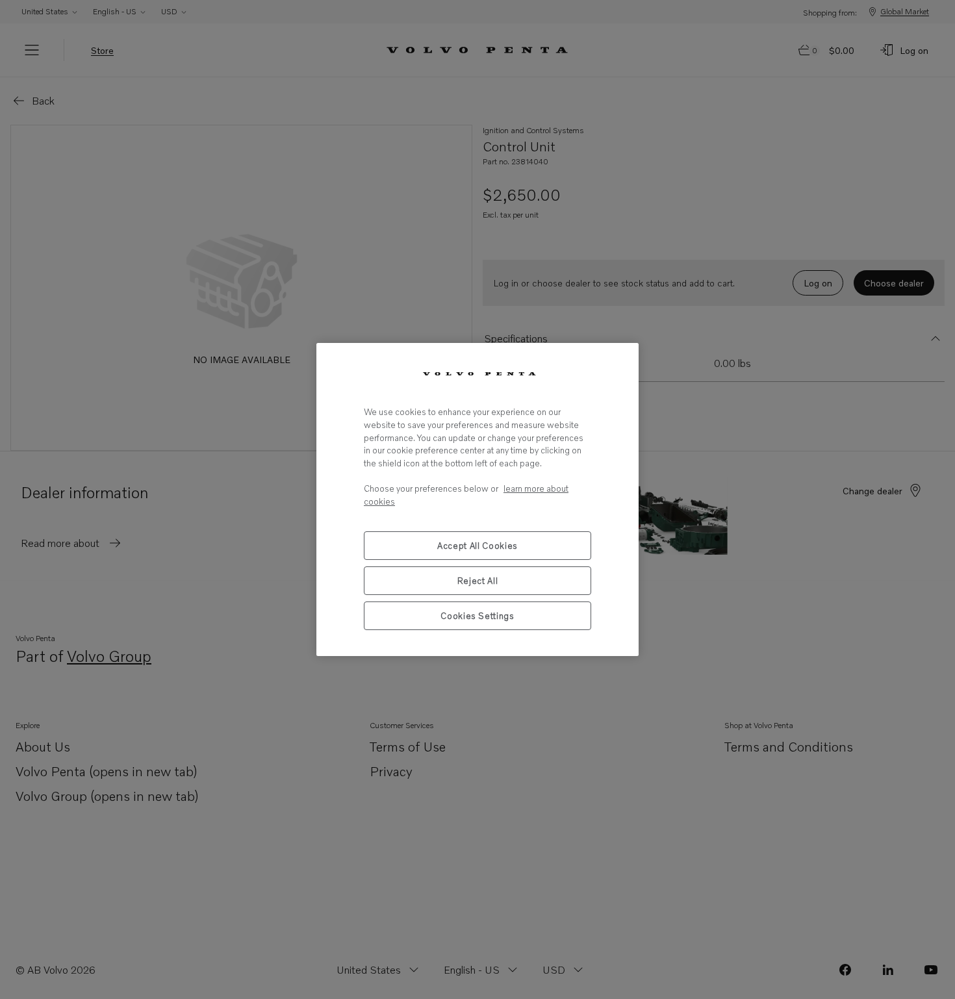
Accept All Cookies (477, 545)
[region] (477, 499)
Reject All (477, 580)
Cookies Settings (477, 616)
